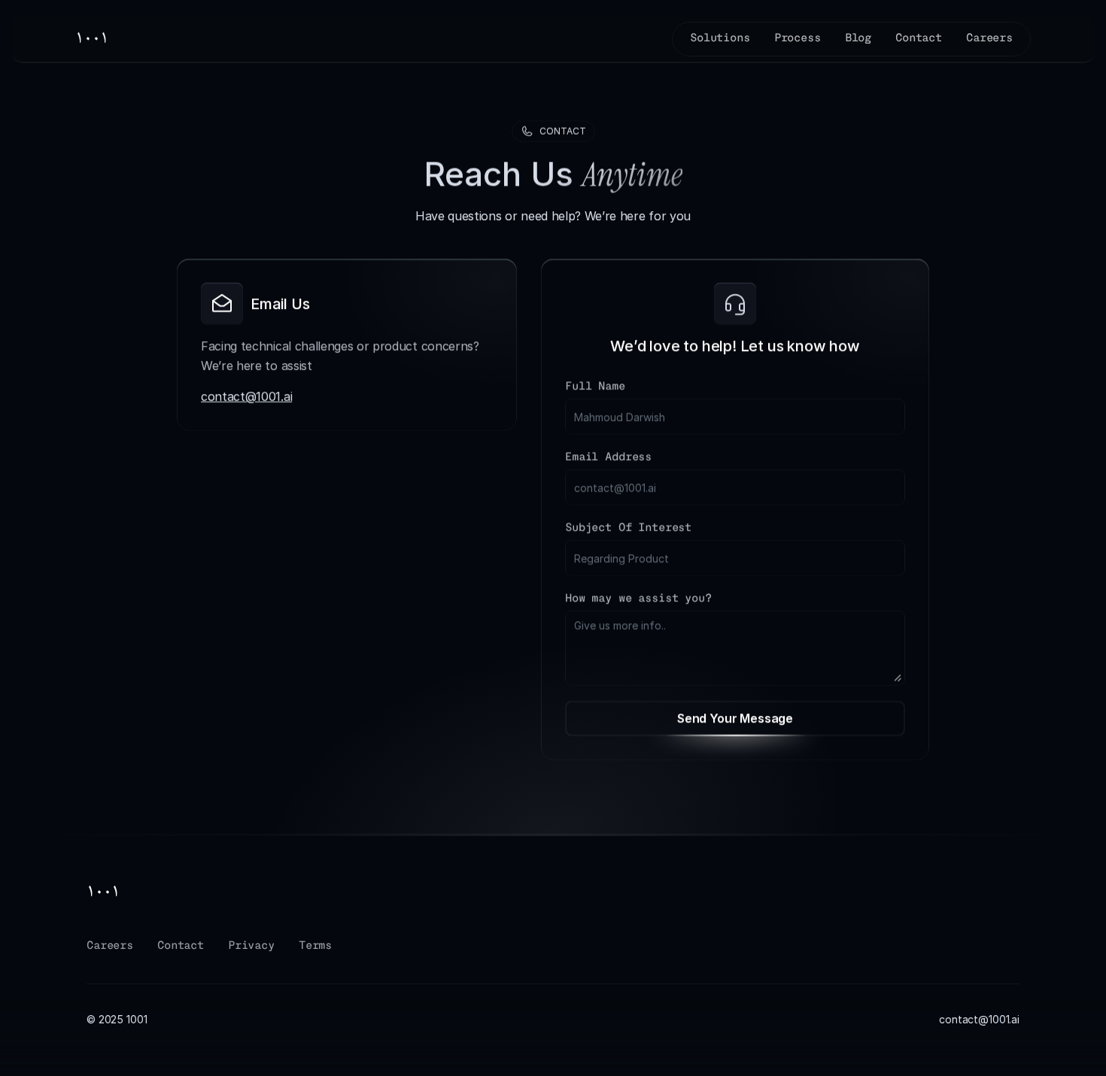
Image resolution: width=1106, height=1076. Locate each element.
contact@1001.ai (246, 397)
